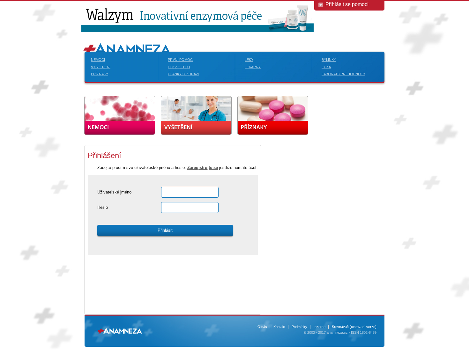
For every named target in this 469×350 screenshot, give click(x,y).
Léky (249, 60)
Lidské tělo (179, 67)
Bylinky (329, 60)
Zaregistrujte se (202, 167)
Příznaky (99, 74)
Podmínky (299, 327)
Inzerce (319, 327)
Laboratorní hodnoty (343, 74)
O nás (262, 327)
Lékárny (253, 67)
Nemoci (98, 60)
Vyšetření (100, 67)
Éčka (326, 67)
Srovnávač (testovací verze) (354, 327)
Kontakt (279, 327)
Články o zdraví (183, 74)
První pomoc (180, 60)
